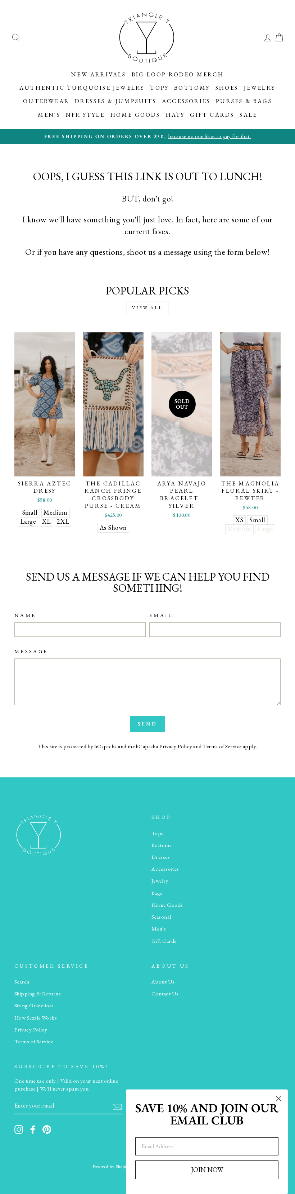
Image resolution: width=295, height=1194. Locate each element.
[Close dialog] (278, 1098)
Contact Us (165, 993)
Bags (157, 893)
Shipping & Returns (37, 993)
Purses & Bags (244, 101)
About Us (163, 981)
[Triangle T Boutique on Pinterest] (46, 1129)
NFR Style (85, 115)
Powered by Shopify (111, 1166)
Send (147, 723)
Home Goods (135, 115)
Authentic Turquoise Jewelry (82, 88)
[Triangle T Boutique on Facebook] (32, 1129)
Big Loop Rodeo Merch (178, 74)
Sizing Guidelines (34, 1005)
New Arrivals (98, 74)
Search (22, 981)
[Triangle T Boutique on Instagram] (18, 1129)
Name (25, 615)
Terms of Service (222, 746)
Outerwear (46, 101)
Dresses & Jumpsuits (115, 101)
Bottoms (192, 88)
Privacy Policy (175, 746)
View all (147, 308)
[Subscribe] (117, 1106)
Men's (49, 115)
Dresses (160, 857)
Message (31, 651)
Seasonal (161, 916)
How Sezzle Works (35, 1017)
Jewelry (260, 88)
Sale (248, 115)
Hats (175, 115)
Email (161, 615)
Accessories (186, 101)
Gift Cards (212, 115)
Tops (159, 88)
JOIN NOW (207, 1170)
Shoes (227, 88)
